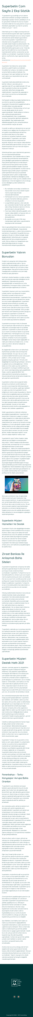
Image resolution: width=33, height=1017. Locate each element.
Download (16, 1006)
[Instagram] (18, 996)
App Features (16, 974)
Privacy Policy (16, 1009)
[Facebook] (14, 996)
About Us (16, 971)
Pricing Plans (16, 1003)
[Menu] (30, 2)
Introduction (16, 968)
